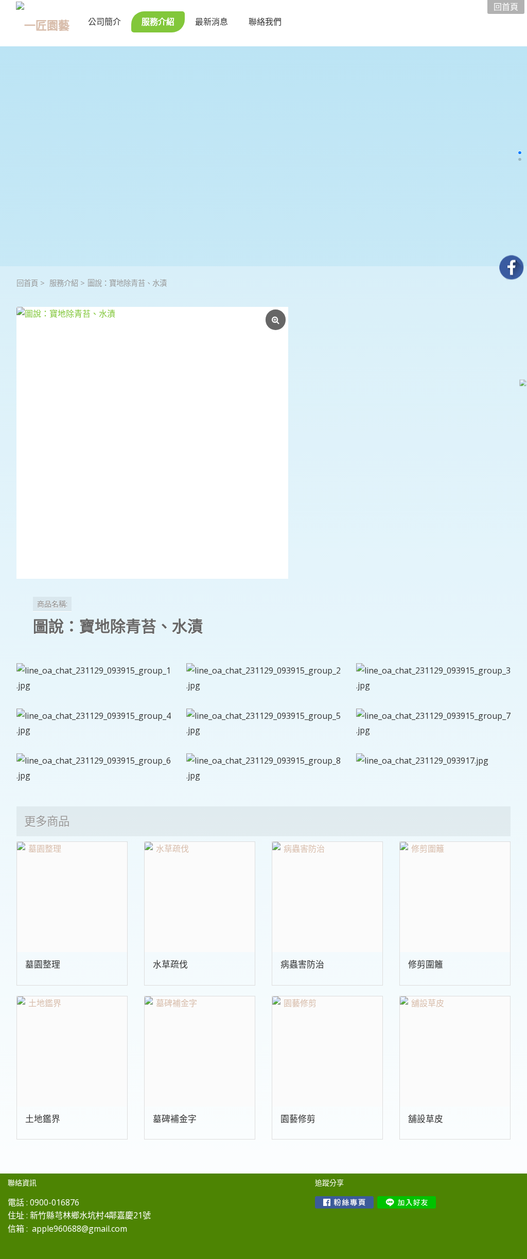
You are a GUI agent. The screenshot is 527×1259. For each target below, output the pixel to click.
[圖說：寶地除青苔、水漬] (152, 443)
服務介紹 (63, 283)
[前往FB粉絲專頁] (344, 1202)
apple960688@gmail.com (79, 1228)
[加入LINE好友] (406, 1202)
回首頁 (27, 283)
